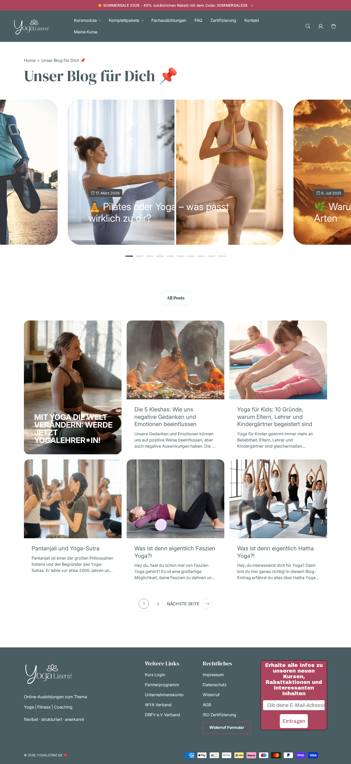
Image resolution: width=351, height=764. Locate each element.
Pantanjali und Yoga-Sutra (65, 548)
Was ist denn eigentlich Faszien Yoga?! (174, 552)
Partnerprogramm (162, 684)
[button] (86, 20)
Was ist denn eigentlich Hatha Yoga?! (275, 552)
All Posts (175, 298)
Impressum (213, 674)
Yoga (29, 707)
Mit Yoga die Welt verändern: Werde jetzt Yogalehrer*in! (73, 428)
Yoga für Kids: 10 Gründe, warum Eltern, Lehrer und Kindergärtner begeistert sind (274, 416)
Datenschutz (215, 684)
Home (29, 60)
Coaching (63, 707)
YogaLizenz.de (49, 755)
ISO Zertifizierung (219, 715)
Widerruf (211, 694)
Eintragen (293, 721)
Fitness (44, 707)
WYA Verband (158, 705)
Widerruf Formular (226, 727)
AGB (207, 705)
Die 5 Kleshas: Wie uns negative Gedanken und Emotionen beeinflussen (165, 416)
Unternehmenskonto (164, 694)
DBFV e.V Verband (162, 715)
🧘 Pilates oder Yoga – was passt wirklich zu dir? (158, 212)
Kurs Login (155, 674)
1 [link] (144, 603)
